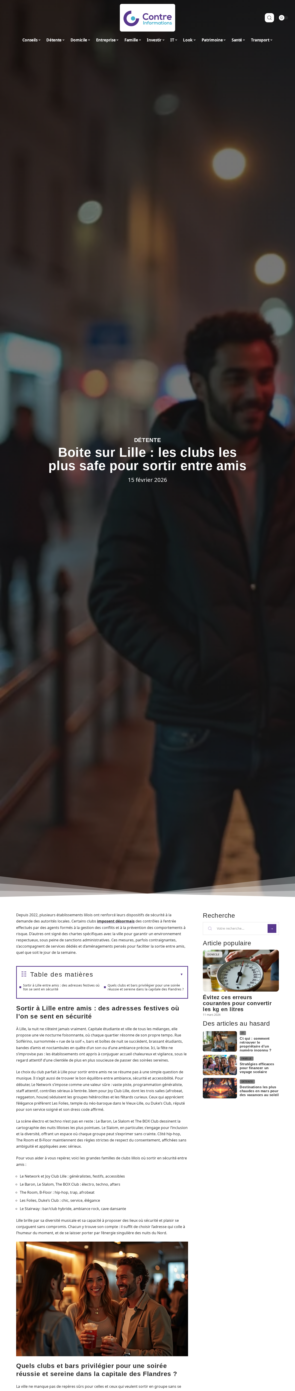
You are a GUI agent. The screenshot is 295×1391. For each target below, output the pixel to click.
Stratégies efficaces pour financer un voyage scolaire (257, 1068)
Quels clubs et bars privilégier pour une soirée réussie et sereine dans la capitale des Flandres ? (146, 987)
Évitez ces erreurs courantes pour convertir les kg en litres (237, 1003)
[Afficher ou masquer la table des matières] (138, 974)
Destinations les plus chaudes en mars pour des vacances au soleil (259, 1091)
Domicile (213, 954)
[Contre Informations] (147, 18)
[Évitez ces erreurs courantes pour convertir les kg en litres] (241, 970)
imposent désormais (116, 921)
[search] (269, 17)
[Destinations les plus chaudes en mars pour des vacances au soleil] (220, 1088)
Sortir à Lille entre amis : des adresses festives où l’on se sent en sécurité (61, 987)
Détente (147, 440)
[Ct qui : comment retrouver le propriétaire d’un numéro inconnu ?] (220, 1041)
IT (243, 1033)
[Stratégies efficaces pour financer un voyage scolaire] (220, 1065)
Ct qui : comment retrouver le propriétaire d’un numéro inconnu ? (255, 1044)
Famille (247, 1058)
